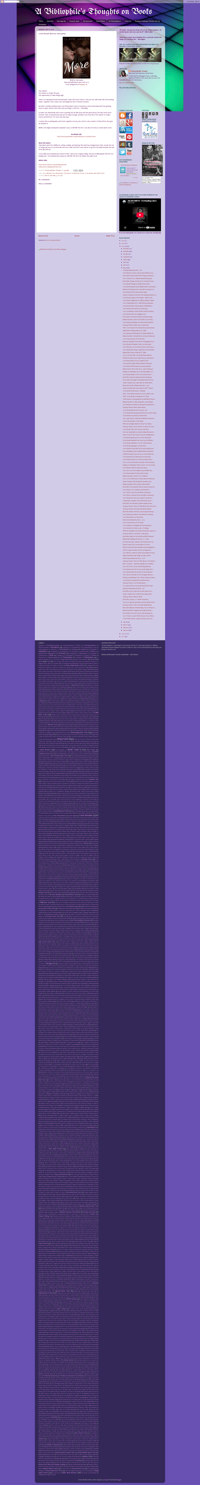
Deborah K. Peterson (75, 839)
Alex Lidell (77, 679)
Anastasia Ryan (44, 693)
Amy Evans (60, 691)
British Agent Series (72, 761)
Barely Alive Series (69, 722)
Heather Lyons (80, 932)
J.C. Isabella (62, 969)
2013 (44, 173)
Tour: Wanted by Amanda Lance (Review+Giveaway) (138, 514)
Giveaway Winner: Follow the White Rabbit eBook (137, 605)
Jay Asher (76, 977)
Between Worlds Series (63, 732)
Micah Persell (48, 1119)
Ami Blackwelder (44, 691)
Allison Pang (78, 683)
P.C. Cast (78, 1168)
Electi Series (90, 863)
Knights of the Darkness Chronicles (80, 1034)
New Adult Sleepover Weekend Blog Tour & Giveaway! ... (139, 607)
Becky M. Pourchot (67, 728)
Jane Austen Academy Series (72, 975)
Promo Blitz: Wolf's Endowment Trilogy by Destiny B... (138, 275)
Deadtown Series (93, 835)
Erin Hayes (64, 880)
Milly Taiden (64, 1125)
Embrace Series (42, 875)
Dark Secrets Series (92, 829)
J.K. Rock (49, 971)
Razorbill (60, 1206)
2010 (80, 659)
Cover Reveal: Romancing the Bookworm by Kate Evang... (140, 413)
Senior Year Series (79, 1245)
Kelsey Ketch (50, 1028)
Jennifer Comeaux (66, 983)
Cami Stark (90, 771)
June (124, 265)
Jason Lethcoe (68, 977)
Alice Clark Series (69, 681)
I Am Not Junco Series (79, 953)
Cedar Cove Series (60, 787)
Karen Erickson (59, 1009)
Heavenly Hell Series (77, 934)
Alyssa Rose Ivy (76, 685)
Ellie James (75, 873)
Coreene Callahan (94, 811)
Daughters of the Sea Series (54, 833)
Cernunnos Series (77, 787)
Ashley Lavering (60, 710)
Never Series (43, 1149)
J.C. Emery (55, 969)
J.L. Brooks (55, 971)
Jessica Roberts (51, 991)
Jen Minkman (50, 981)
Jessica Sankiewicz (62, 991)
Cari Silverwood (55, 775)
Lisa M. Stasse (85, 1066)
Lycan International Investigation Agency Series (61, 1084)
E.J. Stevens (51, 861)
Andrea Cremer (81, 693)
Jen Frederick (82, 979)
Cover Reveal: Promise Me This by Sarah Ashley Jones (138, 448)
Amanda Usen (93, 687)
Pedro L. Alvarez (76, 1178)
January (125, 630)
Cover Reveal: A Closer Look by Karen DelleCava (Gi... (138, 273)
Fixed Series (72, 900)
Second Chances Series (57, 1243)
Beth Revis (42, 732)
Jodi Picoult (86, 995)
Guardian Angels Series (51, 924)
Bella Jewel (57, 730)
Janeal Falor (90, 975)
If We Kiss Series (53, 955)
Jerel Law (63, 987)
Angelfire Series (85, 699)
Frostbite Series (42, 910)
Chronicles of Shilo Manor (90, 799)
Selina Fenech (69, 1245)
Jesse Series (94, 987)
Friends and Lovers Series (65, 908)
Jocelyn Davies (70, 995)
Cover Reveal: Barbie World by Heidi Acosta (135, 473)
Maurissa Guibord (94, 1105)
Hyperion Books (44, 953)
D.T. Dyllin (42, 823)
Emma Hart (91, 875)
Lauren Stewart (89, 1052)
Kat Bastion (58, 1015)
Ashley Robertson (71, 710)
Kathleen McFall (87, 1019)
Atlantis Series (87, 712)
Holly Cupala (56, 946)
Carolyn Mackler (90, 777)
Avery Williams (56, 717)
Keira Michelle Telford (45, 1024)
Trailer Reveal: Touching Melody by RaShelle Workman (139, 399)
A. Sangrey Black (91, 665)
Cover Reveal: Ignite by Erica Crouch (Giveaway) (137, 437)
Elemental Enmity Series (54, 865)
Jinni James (83, 993)
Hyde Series (86, 951)
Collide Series (51, 809)
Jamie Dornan (42, 975)
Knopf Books (94, 1034)
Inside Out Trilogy (63, 963)
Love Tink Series (75, 1080)
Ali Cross (61, 681)
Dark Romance (82, 829)
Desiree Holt (70, 845)
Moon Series (94, 1131)
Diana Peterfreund (89, 849)
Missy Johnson (61, 1129)
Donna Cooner (93, 853)
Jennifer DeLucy (76, 983)
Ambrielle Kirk (86, 689)
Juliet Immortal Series (91, 1001)
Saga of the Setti (52, 1232)
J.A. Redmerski (91, 967)
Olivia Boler (55, 1161)
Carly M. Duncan (93, 775)
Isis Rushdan (70, 965)
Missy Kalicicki (70, 1129)
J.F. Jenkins (83, 969)
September (126, 257)
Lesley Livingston (79, 1060)
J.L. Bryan (62, 971)
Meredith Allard (53, 1117)
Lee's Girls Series (55, 1056)
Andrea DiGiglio (92, 693)
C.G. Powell (60, 767)
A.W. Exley (66, 669)
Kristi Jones (41, 1038)
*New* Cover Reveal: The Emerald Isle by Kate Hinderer (138, 328)
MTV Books (65, 1135)
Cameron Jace (81, 771)
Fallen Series (57, 890)
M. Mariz (66, 1086)
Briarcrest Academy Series (66, 759)
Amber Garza (69, 689)
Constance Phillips (47, 811)
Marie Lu (91, 1095)
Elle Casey (75, 871)
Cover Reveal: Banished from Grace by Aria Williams (138, 440)
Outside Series (70, 1168)
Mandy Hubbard (74, 1092)
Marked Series (93, 1099)
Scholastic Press (92, 1241)
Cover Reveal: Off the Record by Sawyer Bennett (137, 366)
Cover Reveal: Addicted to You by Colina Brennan (137, 443)
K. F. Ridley (77, 1003)
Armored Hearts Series (61, 708)
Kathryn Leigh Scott (59, 1021)
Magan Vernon (60, 1090)
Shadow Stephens (51, 1251)
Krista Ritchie (58, 1036)
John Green (94, 995)
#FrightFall (83, 649)
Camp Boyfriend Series (48, 773)
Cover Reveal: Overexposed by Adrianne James (136, 580)
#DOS (95, 647)
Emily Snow (73, 875)
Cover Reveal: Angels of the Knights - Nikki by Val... (138, 297)
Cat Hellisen (72, 783)
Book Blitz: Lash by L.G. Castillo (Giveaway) (135, 599)
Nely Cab (56, 1147)
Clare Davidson (51, 805)
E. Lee (97, 859)
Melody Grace (42, 1115)
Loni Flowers (50, 1074)
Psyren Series (71, 1194)
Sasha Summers (80, 1239)
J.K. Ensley (96, 969)
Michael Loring (67, 1119)
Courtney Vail (94, 813)
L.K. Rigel (85, 1042)
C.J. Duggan (78, 767)
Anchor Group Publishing (56, 693)
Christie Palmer (57, 795)
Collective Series (42, 809)
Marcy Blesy (41, 1093)
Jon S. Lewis (60, 997)
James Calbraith (82, 973)
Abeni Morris (58, 671)
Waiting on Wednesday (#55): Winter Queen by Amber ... (139, 577)
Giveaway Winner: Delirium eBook (132, 597)
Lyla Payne (77, 1084)
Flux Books (95, 900)
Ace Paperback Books (48, 673)
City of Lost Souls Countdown (65, 803)
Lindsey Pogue (53, 1066)
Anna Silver (54, 705)
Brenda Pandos (42, 759)
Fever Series (95, 894)
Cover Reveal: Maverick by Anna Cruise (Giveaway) (137, 572)
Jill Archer (92, 991)
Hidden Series (93, 940)
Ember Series (93, 873)
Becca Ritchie (56, 728)
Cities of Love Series (48, 803)
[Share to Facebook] (80, 170)
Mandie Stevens (55, 1092)
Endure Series (42, 878)
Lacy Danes (86, 1044)
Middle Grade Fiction (72, 1123)
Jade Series (54, 973)
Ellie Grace (60, 873)
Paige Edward (70, 1170)
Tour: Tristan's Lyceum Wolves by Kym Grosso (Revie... (138, 616)
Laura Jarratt (90, 1048)
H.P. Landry (54, 926)
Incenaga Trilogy (47, 961)
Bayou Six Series (42, 724)
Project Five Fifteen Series (46, 1192)
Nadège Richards (64, 1141)
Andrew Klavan (62, 695)
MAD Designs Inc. (43, 1090)
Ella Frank (61, 871)
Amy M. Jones (86, 691)
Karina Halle (77, 1011)
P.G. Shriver (85, 1168)
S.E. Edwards (61, 1228)
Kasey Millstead (63, 1013)
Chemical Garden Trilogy (78, 791)
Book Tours (73, 749)
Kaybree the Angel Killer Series (54, 1022)
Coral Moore (86, 811)
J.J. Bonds (90, 969)
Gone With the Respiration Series (60, 920)
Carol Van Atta (60, 777)
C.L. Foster (48, 769)
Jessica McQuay (93, 989)
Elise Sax (66, 867)
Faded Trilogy (51, 888)
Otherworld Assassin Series (64, 1166)
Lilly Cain (90, 1062)
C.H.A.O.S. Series (69, 767)
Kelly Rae (88, 1026)
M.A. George (73, 1086)
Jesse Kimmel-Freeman (83, 987)
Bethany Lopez (51, 732)
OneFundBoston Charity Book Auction (48, 1164)
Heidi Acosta (42, 936)
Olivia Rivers (89, 1161)
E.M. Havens (59, 861)
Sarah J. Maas (74, 1237)
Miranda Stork (82, 1127)
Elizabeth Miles (42, 871)
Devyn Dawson (42, 849)
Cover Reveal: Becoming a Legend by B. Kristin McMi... (139, 350)
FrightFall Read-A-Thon (81, 908)
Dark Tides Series (43, 831)
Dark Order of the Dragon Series (56, 829)
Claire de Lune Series (81, 803)
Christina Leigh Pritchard (59, 797)
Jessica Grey (84, 989)
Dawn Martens (84, 833)
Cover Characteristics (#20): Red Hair (134, 339)
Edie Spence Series (44, 863)
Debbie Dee (55, 839)
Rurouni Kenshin (93, 1224)
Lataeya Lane (95, 1046)
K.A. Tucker (91, 1003)
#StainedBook (93, 653)
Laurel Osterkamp (65, 1050)
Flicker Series (80, 900)
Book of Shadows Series (79, 747)
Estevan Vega (52, 882)
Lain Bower (55, 1046)
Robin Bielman (60, 1220)
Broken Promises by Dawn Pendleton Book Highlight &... (139, 547)
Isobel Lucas (79, 965)
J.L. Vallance (70, 971)
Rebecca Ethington (63, 1208)
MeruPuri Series (80, 1117)
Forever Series (60, 904)
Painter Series (90, 1170)
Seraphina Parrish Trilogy (50, 1247)
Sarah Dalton (42, 1237)
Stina (127, 168)
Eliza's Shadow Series (91, 867)
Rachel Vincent (56, 1202)
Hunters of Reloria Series (66, 951)
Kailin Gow (85, 1005)
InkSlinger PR (50, 964)
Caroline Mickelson (79, 777)
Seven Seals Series (88, 1247)
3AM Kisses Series (63, 661)
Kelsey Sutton (58, 1028)
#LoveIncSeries (74, 651)
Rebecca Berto (52, 1208)
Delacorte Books (93, 841)
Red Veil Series (84, 1210)
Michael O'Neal (76, 1119)
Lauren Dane (44, 1052)
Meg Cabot (54, 1107)
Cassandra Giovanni (46, 781)
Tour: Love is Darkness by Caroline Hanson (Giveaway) (139, 478)
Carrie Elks (46, 779)
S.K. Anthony (82, 1228)
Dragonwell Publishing (62, 857)
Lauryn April (75, 1054)
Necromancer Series (76, 1145)
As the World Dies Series (74, 708)
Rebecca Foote (73, 1208)
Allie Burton (50, 683)
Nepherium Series (64, 1147)
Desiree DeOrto (61, 845)
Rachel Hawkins (70, 1200)
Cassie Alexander (89, 781)
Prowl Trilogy (42, 1194)
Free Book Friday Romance (91, 906)
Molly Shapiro (43, 1131)
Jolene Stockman (52, 997)
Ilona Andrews (63, 955)
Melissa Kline (90, 1111)
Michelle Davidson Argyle (65, 1121)
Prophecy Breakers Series (91, 1192)
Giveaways (42, 24)
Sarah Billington (93, 1236)
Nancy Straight (64, 1143)
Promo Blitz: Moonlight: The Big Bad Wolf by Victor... (138, 380)
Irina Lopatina (42, 965)
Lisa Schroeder (70, 1068)
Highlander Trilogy (56, 944)
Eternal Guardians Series (77, 882)
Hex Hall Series (71, 940)
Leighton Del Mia (87, 1058)
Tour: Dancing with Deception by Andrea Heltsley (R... (138, 333)
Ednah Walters (55, 863)
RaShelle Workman (91, 1204)
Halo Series (88, 926)
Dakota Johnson (62, 823)
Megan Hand (90, 1107)
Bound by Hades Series (44, 756)
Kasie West (71, 1013)
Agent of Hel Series (47, 677)
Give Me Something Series (84, 916)
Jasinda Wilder (58, 977)
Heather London (70, 932)
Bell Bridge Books (48, 730)
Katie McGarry (84, 1021)
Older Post (110, 236)
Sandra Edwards (84, 1234)
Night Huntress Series (84, 1153)
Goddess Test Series (52, 918)
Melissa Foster (72, 1111)
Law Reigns (83, 1054)
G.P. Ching (65, 910)
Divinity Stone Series (50, 853)
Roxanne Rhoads (95, 1222)
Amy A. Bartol (53, 691)
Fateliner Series (43, 894)
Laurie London (58, 1054)
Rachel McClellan (89, 1200)
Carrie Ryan (62, 779)
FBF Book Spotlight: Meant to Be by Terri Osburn (137, 424)
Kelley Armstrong (67, 1024)
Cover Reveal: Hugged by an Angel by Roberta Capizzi (138, 300)
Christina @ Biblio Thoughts (139, 71)
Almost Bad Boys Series (44, 685)
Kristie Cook (49, 1038)
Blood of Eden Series (56, 743)
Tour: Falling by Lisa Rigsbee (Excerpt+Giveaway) (137, 525)
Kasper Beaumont (92, 1013)
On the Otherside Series (53, 1163)
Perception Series (43, 1182)
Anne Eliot (79, 705)
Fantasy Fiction (43, 892)
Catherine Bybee (42, 785)
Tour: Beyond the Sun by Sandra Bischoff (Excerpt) (138, 586)
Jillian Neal (67, 993)
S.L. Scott (96, 1228)
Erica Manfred (47, 880)
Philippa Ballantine (61, 1184)
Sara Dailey (55, 1236)
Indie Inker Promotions (70, 961)
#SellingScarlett (73, 653)
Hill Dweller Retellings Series (76, 944)
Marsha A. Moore (65, 1101)
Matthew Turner (62, 1105)
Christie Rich (66, 795)
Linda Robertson (65, 1064)
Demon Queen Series (64, 843)
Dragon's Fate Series (81, 855)
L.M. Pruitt (53, 1044)
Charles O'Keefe (72, 789)
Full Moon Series (52, 910)
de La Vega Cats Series (68, 835)
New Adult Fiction (99, 173)
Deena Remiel (58, 841)
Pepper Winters (93, 1180)
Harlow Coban (80, 928)
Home (41, 21)
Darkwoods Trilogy (85, 831)
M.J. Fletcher (88, 1086)
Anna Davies (91, 703)
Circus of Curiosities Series (79, 801)
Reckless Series (54, 1210)
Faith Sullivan (90, 888)
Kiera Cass (66, 1030)
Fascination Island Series (85, 892)
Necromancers (86, 1145)
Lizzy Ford (64, 1072)
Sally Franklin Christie (71, 1232)
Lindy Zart (61, 1066)
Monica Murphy (61, 1131)
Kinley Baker (88, 1032)
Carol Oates (52, 777)
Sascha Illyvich (70, 1239)
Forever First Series (50, 904)
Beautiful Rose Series (58, 726)
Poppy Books (64, 1188)
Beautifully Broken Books (81, 726)
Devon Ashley (93, 847)
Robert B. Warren (93, 1218)
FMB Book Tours (45, 902)
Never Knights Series (93, 1147)
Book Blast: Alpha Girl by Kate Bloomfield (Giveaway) (138, 536)
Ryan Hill (87, 1226)
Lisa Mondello (95, 1066)
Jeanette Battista (92, 977)
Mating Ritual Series (43, 1105)
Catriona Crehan (72, 785)
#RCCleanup (62, 653)
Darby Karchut (71, 827)
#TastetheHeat (69, 655)
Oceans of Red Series (81, 1159)
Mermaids (71, 1117)
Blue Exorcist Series (75, 745)
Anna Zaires (62, 705)
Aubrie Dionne (76, 715)
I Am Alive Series (55, 953)
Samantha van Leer (54, 1234)
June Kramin (61, 1003)
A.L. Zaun (74, 667)
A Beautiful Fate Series (89, 661)
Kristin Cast (59, 1038)
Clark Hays (66, 805)
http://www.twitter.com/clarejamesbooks (53, 165)
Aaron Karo (73, 669)
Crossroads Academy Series (61, 819)
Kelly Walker (42, 1028)
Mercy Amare (89, 1115)
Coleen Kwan (76, 807)
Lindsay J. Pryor (75, 1064)
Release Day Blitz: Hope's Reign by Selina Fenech (137, 555)
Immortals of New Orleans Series (47, 959)
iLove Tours (71, 955)
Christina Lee (48, 797)
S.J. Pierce (68, 1228)
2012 (123, 634)
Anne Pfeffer (87, 705)
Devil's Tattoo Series (63, 847)
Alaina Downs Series (90, 677)
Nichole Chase (68, 1151)
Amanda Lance (75, 687)
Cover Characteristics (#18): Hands (133, 522)
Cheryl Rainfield (50, 793)
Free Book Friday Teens (48, 908)
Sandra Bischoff (74, 1234)
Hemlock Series (58, 938)
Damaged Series (83, 823)
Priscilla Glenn (68, 1190)
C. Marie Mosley (72, 765)
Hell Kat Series (49, 938)
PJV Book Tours (49, 1186)
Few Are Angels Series (58, 896)
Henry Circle (67, 938)
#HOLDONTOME (93, 649)
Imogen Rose (61, 959)
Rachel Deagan (42, 1200)
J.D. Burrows (69, 969)
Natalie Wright (95, 1143)
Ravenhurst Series (51, 1206)
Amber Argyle (42, 689)
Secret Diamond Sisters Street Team (85, 1243)
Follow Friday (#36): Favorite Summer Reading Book (138, 435)
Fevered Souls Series (45, 896)
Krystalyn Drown (57, 1040)
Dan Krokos (91, 823)
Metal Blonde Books (90, 1117)
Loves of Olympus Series (87, 1080)
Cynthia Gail (61, 821)
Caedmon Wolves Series (66, 769)
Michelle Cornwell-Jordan (51, 1121)
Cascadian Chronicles (82, 779)
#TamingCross (60, 655)
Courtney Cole (84, 813)
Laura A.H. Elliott (44, 1048)
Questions (42, 1198)
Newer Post (43, 236)
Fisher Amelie (64, 900)
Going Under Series (45, 920)
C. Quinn (87, 765)
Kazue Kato (96, 1022)
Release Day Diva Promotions (70, 1212)
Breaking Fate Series (73, 758)
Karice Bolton (52, 1011)
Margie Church (90, 1093)
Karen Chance (93, 1007)
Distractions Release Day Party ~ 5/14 (134, 520)
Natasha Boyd (55, 1145)
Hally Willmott (80, 926)
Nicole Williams (63, 1153)
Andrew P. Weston (72, 695)
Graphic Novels (61, 922)
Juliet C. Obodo (80, 1001)
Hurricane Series (78, 951)
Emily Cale (50, 875)
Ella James (68, 871)
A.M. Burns (81, 667)
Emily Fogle (57, 875)
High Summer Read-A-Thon (47, 942)
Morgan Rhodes (52, 1133)
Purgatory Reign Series (66, 1196)
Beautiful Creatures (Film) (90, 724)
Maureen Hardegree (74, 1105)
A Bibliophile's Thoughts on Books (93, 12)
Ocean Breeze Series (69, 1159)
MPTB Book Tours (55, 1135)
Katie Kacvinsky (69, 1021)
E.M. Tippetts (66, 861)
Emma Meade (49, 877)
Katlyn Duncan (93, 1021)
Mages (67, 1090)
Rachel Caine (94, 1198)
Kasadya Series (43, 1013)
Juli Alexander (87, 999)
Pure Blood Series (55, 1196)
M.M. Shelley (69, 1088)
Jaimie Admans (72, 973)
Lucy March (59, 1082)
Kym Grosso (95, 1040)
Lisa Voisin (78, 1068)
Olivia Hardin (63, 1161)
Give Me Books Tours (69, 916)
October (125, 254)
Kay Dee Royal (42, 1022)
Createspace (62, 817)
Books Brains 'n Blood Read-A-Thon (69, 752)
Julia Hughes (44, 1001)
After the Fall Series (78, 675)
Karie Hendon (61, 1011)
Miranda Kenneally (72, 1127)
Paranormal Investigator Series (46, 1174)
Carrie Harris (54, 779)
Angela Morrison (42, 699)
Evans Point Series (43, 886)
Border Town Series (77, 754)
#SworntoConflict (43, 655)
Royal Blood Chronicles (53, 1224)
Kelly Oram (81, 1026)
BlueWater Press (93, 745)
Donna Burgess (84, 853)
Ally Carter (94, 683)
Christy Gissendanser (76, 799)
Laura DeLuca (53, 1048)
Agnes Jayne (57, 677)
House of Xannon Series (44, 950)
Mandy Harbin (64, 1092)
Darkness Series (65, 831)
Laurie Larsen (50, 1054)
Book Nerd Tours (66, 747)
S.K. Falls (89, 1228)
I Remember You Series (91, 953)
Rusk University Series (44, 1226)
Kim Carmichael (90, 1030)
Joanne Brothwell (51, 995)
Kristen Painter (85, 1036)
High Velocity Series (64, 942)
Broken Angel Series (93, 761)
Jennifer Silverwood (43, 987)
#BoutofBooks (55, 647)
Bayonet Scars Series (92, 722)
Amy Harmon (68, 691)
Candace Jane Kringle (86, 773)
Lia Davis (55, 1062)
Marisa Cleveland (50, 1099)
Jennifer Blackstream (55, 983)
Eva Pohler (86, 884)
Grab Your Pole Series (50, 922)
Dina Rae (69, 851)
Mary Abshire (82, 1101)
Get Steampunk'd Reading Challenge (54, 914)
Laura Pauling (46, 1050)
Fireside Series (42, 900)
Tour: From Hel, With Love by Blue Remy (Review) (137, 355)
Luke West (77, 1082)
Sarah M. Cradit (83, 1237)
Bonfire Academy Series (44, 747)
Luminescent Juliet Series (88, 1082)
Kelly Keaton (72, 1026)
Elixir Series (82, 867)
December (126, 248)
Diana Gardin (74, 849)
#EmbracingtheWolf (43, 649)
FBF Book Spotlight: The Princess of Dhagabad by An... (139, 341)
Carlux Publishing (83, 775)
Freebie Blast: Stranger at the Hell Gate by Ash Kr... (137, 500)
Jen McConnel (91, 979)
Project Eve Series (94, 1190)
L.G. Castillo (77, 1042)
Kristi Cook (93, 1036)
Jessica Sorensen (73, 991)
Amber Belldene (52, 689)
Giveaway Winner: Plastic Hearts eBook (134, 407)
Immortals (79, 957)
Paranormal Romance (61, 1174)
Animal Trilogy (85, 701)
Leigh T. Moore (77, 1058)
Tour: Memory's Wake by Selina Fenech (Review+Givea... (139, 553)
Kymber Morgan (44, 1042)
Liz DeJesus (84, 1070)
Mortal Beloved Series (81, 1133)
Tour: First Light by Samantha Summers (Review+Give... (139, 602)
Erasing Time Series (66, 878)
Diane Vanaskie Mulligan (59, 851)
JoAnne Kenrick (61, 995)
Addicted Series (67, 673)
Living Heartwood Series (73, 1070)
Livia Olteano (60, 1070)
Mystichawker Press (43, 1139)
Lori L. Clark (52, 1076)
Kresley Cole (41, 1036)
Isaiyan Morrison (61, 965)
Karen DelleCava (42, 1009)
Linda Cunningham (47, 1064)
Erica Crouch (91, 878)
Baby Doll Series (43, 719)
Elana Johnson (73, 863)
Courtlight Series (58, 813)
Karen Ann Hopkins (82, 1007)
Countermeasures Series (46, 813)
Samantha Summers (43, 1234)
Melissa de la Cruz (63, 1111)
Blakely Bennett (93, 736)
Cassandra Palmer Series (59, 781)
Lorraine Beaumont (61, 1076)
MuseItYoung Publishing (87, 1135)
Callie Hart (94, 769)
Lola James (71, 1072)
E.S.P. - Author (75, 861)
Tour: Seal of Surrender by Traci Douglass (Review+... (138, 575)
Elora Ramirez (83, 873)
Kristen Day (76, 1036)
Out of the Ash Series (59, 1168)
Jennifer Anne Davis (92, 981)
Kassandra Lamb (42, 1015)
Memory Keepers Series (66, 1115)
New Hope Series (92, 1149)
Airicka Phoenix (74, 677)
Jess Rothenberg (71, 987)
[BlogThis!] (76, 170)
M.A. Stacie (80, 1086)
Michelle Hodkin (77, 1121)
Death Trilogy (47, 839)
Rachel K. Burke (79, 1200)
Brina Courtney (61, 761)
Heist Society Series (83, 936)
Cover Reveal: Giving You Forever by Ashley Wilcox (137, 459)
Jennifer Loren (80, 985)
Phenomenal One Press (49, 1184)
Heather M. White (91, 932)
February (126, 627)
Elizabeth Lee (72, 869)
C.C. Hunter (47, 767)
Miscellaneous (91, 1127)
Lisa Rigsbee (62, 1068)
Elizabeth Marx (92, 869)
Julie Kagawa (71, 1001)
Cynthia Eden (53, 821)
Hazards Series (64, 930)
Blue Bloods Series (63, 745)
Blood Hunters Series (44, 743)
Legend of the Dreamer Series (68, 1056)
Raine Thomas (93, 1202)
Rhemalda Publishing (58, 1216)
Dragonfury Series (43, 857)
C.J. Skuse (96, 767)
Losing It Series (79, 1076)
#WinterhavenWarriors (54, 657)
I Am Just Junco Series (66, 953)
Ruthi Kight (80, 1226)
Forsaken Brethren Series (83, 904)
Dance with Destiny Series (56, 825)
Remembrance (53, 1214)
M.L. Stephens (60, 1088)
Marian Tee (64, 1095)
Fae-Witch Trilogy (66, 888)
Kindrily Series (66, 1032)
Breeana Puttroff (93, 758)
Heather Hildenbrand (50, 932)
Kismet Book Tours (65, 1034)
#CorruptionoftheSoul (87, 647)
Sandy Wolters (93, 1234)
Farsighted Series (72, 892)
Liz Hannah (92, 1070)
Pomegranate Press (54, 1188)
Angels (42, 701)
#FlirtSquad (75, 649)
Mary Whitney (81, 1103)
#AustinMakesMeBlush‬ (90, 645)
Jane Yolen (83, 975)
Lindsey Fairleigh (94, 1064)
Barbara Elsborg (94, 720)
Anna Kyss (46, 705)
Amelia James (95, 689)
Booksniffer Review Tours (63, 754)
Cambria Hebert (72, 771)
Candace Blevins (75, 773)
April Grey (94, 707)
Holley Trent (49, 946)
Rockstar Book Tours (91, 1220)
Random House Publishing (59, 1204)
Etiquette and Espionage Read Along (56, 884)
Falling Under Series (80, 890)
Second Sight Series (70, 1243)
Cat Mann (79, 783)
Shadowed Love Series (74, 1251)
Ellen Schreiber (52, 873)
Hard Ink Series (44, 928)
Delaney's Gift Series (43, 843)
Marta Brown (74, 1101)
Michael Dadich (57, 1119)
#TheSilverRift (78, 655)
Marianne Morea (74, 1095)
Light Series (76, 1062)
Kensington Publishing (88, 1028)
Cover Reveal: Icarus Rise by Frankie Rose (135, 415)
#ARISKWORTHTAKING (68, 645)
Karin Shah (69, 1011)
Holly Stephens (65, 946)
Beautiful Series (69, 726)
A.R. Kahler (53, 669)
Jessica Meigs (42, 991)
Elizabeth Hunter (63, 869)
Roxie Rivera (43, 1224)
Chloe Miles (82, 793)
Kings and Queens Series (77, 1032)
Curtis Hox (45, 821)
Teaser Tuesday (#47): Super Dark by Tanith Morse (137, 383)
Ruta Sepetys (55, 1226)
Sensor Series (89, 1245)
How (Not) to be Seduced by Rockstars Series (62, 950)
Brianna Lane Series (53, 759)
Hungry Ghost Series (52, 951)
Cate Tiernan (94, 783)
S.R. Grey (52, 1230)
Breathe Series (83, 758)
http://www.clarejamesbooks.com (50, 167)
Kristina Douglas (78, 1038)
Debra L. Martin (85, 839)
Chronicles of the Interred (45, 801)
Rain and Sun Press (75, 1202)
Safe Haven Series (92, 1230)
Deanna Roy (50, 837)
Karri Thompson (86, 1011)
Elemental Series (66, 865)
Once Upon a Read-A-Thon (71, 1163)
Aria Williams (50, 708)
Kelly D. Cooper (63, 1026)
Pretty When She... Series (57, 1190)
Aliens (91, 681)
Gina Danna (91, 914)
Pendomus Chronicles (87, 1178)
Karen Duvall (51, 1009)
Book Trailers (91, 750)
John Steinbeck (42, 997)
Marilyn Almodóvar (49, 1097)
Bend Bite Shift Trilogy (67, 730)
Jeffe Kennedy (72, 979)
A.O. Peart (46, 669)
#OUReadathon (51, 653)
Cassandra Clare (93, 779)
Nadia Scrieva (73, 1141)
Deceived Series (48, 841)
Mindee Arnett (73, 1125)
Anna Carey (74, 703)
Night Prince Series (47, 1155)
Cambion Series (62, 771)
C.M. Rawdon (56, 769)
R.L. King (80, 1198)
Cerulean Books (86, 787)
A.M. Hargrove (90, 667)
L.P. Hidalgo (67, 1044)
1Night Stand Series (66, 659)
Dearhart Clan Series (60, 837)
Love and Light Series (64, 1078)
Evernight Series (84, 886)
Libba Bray (68, 1062)
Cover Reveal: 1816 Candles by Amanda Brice (136, 490)
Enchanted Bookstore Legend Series (70, 877)
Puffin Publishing (80, 1194)
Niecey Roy (72, 1153)
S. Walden (46, 1228)
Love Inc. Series (53, 1080)
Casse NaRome (71, 781)
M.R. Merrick (77, 1088)
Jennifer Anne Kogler (43, 983)
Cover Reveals (89, 173)
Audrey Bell (85, 715)
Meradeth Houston (78, 1115)
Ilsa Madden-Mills (81, 955)
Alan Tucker (46, 679)
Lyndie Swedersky (86, 1084)
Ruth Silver (72, 1226)
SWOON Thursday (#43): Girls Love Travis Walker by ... (139, 454)
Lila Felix (83, 1062)
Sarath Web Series (52, 1239)
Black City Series (58, 736)
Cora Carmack (77, 811)
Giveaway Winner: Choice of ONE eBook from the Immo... (140, 506)
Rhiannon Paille (81, 1216)
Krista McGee (49, 1036)
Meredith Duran (63, 1117)
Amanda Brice (47, 687)
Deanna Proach (42, 837)
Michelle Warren (61, 1123)
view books (135, 177)
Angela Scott (64, 699)
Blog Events (59, 173)
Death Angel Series (71, 837)
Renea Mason (75, 1214)
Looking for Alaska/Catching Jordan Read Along (66, 1074)
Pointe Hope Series (89, 1186)
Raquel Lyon (81, 1204)
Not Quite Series (80, 1157)
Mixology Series (79, 1129)
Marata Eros (93, 1092)
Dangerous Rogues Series (71, 825)
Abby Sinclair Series (48, 671)
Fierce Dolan (69, 896)
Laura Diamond (63, 1048)
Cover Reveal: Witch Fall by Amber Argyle (135, 292)
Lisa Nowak (43, 1068)
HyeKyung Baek (94, 951)
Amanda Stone (84, 687)
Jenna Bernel (68, 981)
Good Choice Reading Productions (80, 920)
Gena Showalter (57, 912)
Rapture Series (72, 1204)
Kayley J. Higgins (87, 1022)
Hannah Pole (95, 926)
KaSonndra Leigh (81, 1013)
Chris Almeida (90, 793)
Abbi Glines (91, 669)
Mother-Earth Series (94, 1133)
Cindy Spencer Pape (66, 801)
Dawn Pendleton (48, 835)
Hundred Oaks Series (88, 950)
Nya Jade (52, 1159)
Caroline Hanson (69, 777)
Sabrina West (66, 1230)
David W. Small (75, 833)
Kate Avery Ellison (85, 1015)
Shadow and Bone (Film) (75, 1249)
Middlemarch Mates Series (85, 1123)
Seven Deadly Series (62, 1247)
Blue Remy (84, 745)
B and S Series (72, 717)
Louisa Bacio (88, 1076)
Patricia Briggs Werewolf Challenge (52, 1176)
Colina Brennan (93, 807)
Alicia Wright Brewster (82, 681)
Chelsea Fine (52, 791)
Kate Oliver (56, 1019)
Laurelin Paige (75, 1050)
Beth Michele (95, 730)
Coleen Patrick (84, 807)
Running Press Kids (82, 1224)
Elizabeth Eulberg (52, 869)
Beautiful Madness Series (45, 726)
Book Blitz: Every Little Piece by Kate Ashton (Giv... (137, 591)
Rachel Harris (60, 1200)
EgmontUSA (64, 863)
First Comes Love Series (53, 900)
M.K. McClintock (44, 1088)
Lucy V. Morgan (68, 1082)
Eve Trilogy (59, 886)
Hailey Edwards (71, 926)
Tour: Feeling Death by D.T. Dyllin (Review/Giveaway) (138, 303)
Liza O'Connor (56, 1072)
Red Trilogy (75, 1210)
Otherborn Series (52, 1166)
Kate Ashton (76, 1015)
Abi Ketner (76, 671)
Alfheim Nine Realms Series (49, 681)
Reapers (43, 1208)
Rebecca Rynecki (44, 1210)
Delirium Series (53, 843)
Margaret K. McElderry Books (55, 1093)
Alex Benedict (62, 679)
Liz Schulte (48, 1072)
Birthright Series (94, 734)
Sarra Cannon (61, 1239)
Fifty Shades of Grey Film (80, 896)
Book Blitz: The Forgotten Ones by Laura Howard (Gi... (139, 487)
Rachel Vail (46, 1202)
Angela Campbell (66, 697)
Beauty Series (46, 728)
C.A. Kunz (93, 765)
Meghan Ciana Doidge (49, 1109)
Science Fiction (43, 1243)
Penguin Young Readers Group (67, 1180)
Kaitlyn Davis (94, 1005)
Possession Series (73, 1188)
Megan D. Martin (79, 1107)
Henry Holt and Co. (76, 938)
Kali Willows (41, 1007)
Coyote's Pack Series (43, 817)
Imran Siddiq (69, 959)
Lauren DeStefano (53, 1052)
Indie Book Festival (57, 961)
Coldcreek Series (67, 807)
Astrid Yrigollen (66, 712)
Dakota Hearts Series (52, 823)
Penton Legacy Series (82, 1180)
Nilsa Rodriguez (86, 1155)
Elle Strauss (91, 871)
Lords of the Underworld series (88, 1074)
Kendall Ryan (67, 1028)
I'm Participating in (115, 21)
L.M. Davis (92, 1042)
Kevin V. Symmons (57, 1030)
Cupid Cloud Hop (85, 819)
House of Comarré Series (61, 948)
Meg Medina (62, 1107)
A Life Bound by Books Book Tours (72, 663)
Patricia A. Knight (89, 1174)
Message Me (61, 21)
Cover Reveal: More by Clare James (133, 517)
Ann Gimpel (42, 703)
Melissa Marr (56, 1113)
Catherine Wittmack (61, 785)
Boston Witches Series (90, 754)
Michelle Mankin (50, 1123)
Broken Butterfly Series (46, 763)
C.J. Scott (90, 767)
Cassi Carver (80, 781)
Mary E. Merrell (50, 1103)
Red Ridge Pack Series (65, 1210)
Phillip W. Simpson (72, 1184)
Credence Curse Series (73, 817)
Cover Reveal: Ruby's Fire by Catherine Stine (135, 361)
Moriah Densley (70, 1133)
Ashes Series (42, 710)
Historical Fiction (89, 944)
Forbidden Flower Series (69, 902)
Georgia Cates (87, 912)
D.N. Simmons (95, 821)
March (125, 625)
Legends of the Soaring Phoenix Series (52, 1058)
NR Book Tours (44, 1159)
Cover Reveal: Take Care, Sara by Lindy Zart (136, 429)
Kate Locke (94, 1017)
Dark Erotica (91, 827)
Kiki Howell (81, 1030)
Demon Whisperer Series (76, 843)
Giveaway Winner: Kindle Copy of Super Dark (136, 325)
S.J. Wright (75, 1228)
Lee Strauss (46, 1056)
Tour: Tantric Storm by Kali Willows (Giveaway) (137, 492)
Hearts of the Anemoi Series (76, 930)
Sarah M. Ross (92, 1237)
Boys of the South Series (78, 756)
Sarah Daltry (49, 1237)
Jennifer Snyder (54, 987)
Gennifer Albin (67, 912)
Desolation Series (79, 845)
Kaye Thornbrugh (77, 1022)
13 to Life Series (55, 659)
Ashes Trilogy (50, 710)
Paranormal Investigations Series (89, 1172)
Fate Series (95, 892)
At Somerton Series (77, 712)
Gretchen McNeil (79, 922)
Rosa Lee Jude (64, 1222)
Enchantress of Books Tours (88, 877)
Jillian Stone (75, 993)
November (126, 251)
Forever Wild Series (70, 904)
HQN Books (78, 950)
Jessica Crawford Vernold (62, 989)
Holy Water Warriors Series (86, 946)
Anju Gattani (94, 701)
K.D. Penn (53, 1005)
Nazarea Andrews (65, 1145)
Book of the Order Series (92, 747)
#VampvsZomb (42, 657)
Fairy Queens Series (79, 888)
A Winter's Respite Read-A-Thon (73, 665)
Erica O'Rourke (56, 880)
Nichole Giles (78, 1151)
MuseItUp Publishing (75, 1135)
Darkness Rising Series (54, 831)
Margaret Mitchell (70, 1093)
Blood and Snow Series (77, 741)
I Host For (128, 21)
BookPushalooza (54, 752)
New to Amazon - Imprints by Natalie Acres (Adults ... (138, 564)
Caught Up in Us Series (83, 785)
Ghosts (84, 914)
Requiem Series (84, 1214)
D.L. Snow (88, 821)
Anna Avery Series (64, 703)
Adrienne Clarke (47, 675)
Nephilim (73, 1147)
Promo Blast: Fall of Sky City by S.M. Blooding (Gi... (138, 613)
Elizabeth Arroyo (42, 869)
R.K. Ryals (66, 1198)
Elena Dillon (76, 865)
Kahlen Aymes (76, 1005)
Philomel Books (82, 1184)
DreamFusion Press (85, 857)
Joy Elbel (92, 997)
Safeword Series (42, 1232)
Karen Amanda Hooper (69, 1007)
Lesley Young (89, 1060)
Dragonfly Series (93, 855)
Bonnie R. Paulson (56, 747)
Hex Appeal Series (61, 940)
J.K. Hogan (42, 971)
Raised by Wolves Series (44, 1204)
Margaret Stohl (80, 1093)
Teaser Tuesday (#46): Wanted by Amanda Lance (137, 481)
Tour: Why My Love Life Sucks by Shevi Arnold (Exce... (139, 347)
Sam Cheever (82, 1232)
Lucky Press (51, 1082)
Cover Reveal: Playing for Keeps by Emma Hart (136, 284)
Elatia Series (81, 863)
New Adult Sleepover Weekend (76, 1149)
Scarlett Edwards (61, 1241)
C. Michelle (80, 765)
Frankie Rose (46, 906)
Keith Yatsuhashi (57, 1024)
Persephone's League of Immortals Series (72, 1182)
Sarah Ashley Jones (72, 1236)
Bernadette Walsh (78, 730)
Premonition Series (83, 1188)
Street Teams (100, 21)
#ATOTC (78, 645)
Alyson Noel (55, 685)
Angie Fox (78, 701)
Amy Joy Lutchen (77, 691)
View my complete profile (126, 82)
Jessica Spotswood (83, 991)
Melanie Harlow (69, 1109)
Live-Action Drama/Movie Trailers (47, 1070)
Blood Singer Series (80, 743)
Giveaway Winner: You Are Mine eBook (134, 583)
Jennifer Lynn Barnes (91, 985)
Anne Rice (94, 705)
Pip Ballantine (91, 1184)
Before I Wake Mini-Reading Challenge (83, 728)
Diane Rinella (47, 851)
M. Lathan (50, 1086)
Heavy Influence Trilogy (90, 934)
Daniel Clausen (93, 825)
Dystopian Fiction (87, 859)
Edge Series (95, 861)
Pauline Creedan (57, 1178)
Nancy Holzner (47, 1143)
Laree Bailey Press (86, 1046)
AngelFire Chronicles (74, 699)
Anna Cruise (82, 703)
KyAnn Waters (74, 1040)
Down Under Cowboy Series (55, 855)
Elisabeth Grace (93, 865)
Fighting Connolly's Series (46, 898)
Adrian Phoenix (88, 673)
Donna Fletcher (42, 855)
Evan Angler (94, 884)
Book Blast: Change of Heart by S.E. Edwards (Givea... (138, 281)
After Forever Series (66, 675)
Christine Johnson (94, 797)
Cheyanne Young (60, 793)
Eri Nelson (75, 878)
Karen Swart (82, 1009)
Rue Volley (63, 1224)
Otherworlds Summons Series (81, 1166)
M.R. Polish (85, 1088)
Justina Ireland (69, 1003)
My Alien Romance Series (71, 1137)
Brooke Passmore (93, 763)
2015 (123, 241)
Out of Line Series (47, 1168)
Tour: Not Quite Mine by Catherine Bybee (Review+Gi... (138, 432)
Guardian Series (62, 924)
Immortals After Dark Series (90, 957)
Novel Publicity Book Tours (92, 1157)
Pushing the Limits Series (79, 1196)
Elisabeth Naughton (44, 867)
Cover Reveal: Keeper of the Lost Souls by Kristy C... (138, 374)
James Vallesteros (92, 973)
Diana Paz (81, 849)
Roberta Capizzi (42, 1220)
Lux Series (45, 1084)
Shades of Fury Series (62, 1249)
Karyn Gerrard (95, 1011)
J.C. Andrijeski (48, 969)
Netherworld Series (82, 1147)
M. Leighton (57, 1086)
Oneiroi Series (62, 1164)
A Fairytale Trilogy (56, 663)
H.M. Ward (46, 926)
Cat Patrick (86, 783)
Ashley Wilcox (81, 710)
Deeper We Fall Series (68, 841)
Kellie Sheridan (54, 1026)
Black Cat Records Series (46, 736)
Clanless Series (42, 805)
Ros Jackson (56, 1222)
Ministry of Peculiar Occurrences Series (48, 1127)
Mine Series (93, 1125)
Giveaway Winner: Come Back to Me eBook (135, 533)
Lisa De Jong (68, 1066)
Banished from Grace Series (65, 720)
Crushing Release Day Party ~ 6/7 (132, 270)
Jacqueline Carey (87, 971)
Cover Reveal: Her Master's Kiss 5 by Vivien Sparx (137, 344)
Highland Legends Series (90, 942)
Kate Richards (64, 1019)
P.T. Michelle (48, 1170)
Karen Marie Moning (71, 1009)
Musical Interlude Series (55, 1137)
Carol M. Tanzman (43, 777)
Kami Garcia (59, 1007)
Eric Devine (83, 878)
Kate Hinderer (65, 1017)
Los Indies (70, 1076)
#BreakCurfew (66, 647)
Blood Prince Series (69, 743)
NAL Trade (91, 1141)
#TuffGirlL (93, 655)
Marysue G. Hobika (92, 1103)
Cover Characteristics (59, 815)
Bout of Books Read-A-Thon (59, 756)
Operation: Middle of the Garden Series (76, 1164)
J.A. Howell (75, 967)
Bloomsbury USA (53, 745)
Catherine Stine (51, 785)
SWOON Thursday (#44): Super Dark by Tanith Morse (138, 358)
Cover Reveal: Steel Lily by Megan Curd (134, 314)
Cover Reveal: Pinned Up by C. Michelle (134, 391)
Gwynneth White (89, 924)
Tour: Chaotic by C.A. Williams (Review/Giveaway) (137, 278)
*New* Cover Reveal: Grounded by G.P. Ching (136, 396)
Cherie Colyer (89, 791)
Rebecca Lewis (82, 1208)
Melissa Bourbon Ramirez (51, 1111)
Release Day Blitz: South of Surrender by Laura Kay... (138, 319)
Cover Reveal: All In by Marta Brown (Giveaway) (137, 457)
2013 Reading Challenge (129, 165)
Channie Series (52, 789)
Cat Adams (65, 783)
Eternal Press (89, 882)
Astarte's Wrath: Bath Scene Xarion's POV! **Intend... (138, 388)
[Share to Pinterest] (82, 170)
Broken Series (72, 763)
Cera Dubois (68, 787)
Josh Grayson (78, 997)
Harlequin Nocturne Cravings (57, 928)
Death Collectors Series (84, 837)
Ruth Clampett (63, 1226)
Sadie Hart (84, 1230)
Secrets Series (50, 1245)
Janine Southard (48, 977)
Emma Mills (57, 877)
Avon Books (64, 717)
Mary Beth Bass (90, 1101)
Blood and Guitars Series (92, 739)
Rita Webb (84, 1218)
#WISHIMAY (78, 657)
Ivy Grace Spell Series (89, 965)
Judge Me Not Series (53, 999)
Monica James (52, 1131)
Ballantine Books (83, 719)
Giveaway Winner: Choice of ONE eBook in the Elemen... (139, 561)
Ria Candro (90, 1216)
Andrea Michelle (53, 695)
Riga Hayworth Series (48, 1218)
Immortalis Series (70, 957)
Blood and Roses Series (63, 741)
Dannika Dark (62, 827)
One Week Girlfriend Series (89, 1163)
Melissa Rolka (74, 1113)
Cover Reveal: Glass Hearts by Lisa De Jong (135, 308)
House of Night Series (91, 948)
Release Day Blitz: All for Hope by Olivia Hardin (136, 484)
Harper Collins (89, 928)
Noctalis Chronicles (51, 1157)
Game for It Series (74, 910)
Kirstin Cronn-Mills (53, 1034)
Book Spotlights (60, 750)
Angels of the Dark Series (53, 701)
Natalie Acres (74, 1143)
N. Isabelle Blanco (78, 1139)
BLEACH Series (42, 739)
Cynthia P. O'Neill (70, 821)
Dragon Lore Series (69, 855)
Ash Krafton (84, 708)
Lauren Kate (62, 1052)
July (124, 262)
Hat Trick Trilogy (55, 930)
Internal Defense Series (75, 963)
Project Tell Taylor (59, 1192)
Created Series (53, 817)
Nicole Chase (86, 1151)
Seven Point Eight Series (75, 1247)
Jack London (78, 971)
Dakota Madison (72, 823)
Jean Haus (83, 977)
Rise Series (77, 1218)
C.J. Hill (84, 767)
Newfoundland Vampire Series (46, 1151)
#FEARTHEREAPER (63, 649)
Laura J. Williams (81, 1048)
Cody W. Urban (57, 807)
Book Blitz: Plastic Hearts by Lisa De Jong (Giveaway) (138, 511)
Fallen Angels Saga (48, 890)
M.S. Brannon (94, 1088)
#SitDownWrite (83, 653)
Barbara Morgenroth (45, 722)
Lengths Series (56, 1060)
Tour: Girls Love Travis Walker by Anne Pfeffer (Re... (138, 470)
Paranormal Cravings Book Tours (68, 1172)
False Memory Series (92, 890)
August (125, 259)
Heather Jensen (60, 932)
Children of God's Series (72, 793)
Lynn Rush (96, 1084)
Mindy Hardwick (84, 1125)
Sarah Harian (66, 1237)
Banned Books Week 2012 (81, 720)
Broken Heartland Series (60, 763)
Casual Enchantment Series (54, 783)
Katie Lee (77, 1021)
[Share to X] (78, 170)
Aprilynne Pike (42, 708)
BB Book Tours (51, 173)
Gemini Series (48, 912)
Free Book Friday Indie (74, 906)
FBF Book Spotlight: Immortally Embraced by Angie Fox (139, 531)
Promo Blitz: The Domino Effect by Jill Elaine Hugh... (138, 317)
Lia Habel (62, 1062)
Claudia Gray (74, 805)
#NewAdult (41, 653)
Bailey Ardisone (73, 719)
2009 (76, 659)
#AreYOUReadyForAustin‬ (53, 645)
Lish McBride (86, 1068)
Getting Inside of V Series (73, 914)
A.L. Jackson (67, 667)
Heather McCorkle (43, 934)
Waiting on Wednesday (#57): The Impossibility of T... (138, 371)
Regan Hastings (54, 1212)
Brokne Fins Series (82, 763)
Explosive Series (42, 888)
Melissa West (93, 1113)
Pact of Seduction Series (59, 1170)
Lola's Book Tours (80, 1072)
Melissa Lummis (46, 1113)
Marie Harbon (83, 1095)
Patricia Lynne (68, 1176)
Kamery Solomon (50, 1007)
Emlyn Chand (82, 875)
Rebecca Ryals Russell (93, 1208)
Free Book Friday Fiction (58, 906)
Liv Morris (94, 1068)
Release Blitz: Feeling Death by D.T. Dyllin (134, 330)
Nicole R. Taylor (44, 1153)
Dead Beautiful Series (81, 835)
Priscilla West (78, 1190)
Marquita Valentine (53, 1101)
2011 (123, 636)
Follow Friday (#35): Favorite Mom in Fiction (136, 544)
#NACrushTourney (84, 651)
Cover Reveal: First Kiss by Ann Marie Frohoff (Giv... (138, 498)
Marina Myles (88, 1097)
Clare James (67, 173)
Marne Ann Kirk (42, 1101)
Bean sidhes (79, 724)
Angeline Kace (95, 699)
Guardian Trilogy (72, 924)
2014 (123, 243)
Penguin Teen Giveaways (52, 1180)
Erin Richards (73, 880)
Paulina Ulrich (47, 1178)
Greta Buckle (69, 922)
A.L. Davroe (59, 667)
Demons (86, 843)
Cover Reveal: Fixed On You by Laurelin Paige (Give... (138, 569)
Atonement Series (56, 715)
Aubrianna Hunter (66, 715)
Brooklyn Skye (42, 765)
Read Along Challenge (71, 1206)
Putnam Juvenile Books (93, 1196)
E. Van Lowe (43, 861)
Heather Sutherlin (53, 934)
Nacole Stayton (54, 1141)
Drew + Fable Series (63, 859)
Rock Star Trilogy (79, 1220)
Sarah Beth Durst (83, 1236)
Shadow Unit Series (63, 1251)
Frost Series (93, 908)
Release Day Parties (90, 1212)
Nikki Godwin (69, 1155)
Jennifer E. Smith (87, 983)
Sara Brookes (42, 1236)
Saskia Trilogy (89, 1239)
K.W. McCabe (60, 1005)
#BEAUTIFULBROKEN (43, 647)
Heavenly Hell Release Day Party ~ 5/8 (133, 588)
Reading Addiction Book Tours (89, 1206)
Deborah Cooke (64, 839)
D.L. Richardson (80, 821)
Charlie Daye (94, 789)
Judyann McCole (78, 999)
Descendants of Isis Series (50, 845)
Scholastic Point (82, 1241)
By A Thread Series (51, 765)
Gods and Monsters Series (92, 918)
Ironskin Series (51, 965)
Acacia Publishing (85, 671)
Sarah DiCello (57, 1237)
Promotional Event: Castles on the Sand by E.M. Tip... (138, 542)
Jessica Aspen (42, 989)
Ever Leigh (66, 886)
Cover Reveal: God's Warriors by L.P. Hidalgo (136, 528)
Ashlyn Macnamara (92, 710)
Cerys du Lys (95, 787)
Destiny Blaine (89, 845)
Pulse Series (89, 1194)
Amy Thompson (94, 691)
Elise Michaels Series (57, 867)
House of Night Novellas (75, 948)
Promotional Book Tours (73, 1192)
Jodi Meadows (78, 995)
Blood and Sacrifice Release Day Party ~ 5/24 (136, 385)
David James (67, 833)
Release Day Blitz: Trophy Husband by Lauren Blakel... (138, 402)
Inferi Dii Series (82, 961)
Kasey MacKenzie (53, 1013)
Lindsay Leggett (84, 1064)
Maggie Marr (74, 1090)
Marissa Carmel (60, 1099)
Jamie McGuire (60, 975)
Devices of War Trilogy (50, 847)
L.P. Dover (60, 1044)
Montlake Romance (84, 1131)
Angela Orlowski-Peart (53, 699)
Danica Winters (83, 825)
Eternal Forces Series (63, 882)
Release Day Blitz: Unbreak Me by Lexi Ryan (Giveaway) (139, 336)
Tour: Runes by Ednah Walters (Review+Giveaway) (137, 363)
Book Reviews (45, 750)
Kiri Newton (95, 1032)
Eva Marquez (78, 884)
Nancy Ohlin (55, 1143)
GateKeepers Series (85, 910)
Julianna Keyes (62, 1001)
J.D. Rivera (76, 969)
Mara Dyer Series (84, 1092)
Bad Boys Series (64, 719)
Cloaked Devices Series (46, 807)
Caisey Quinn (77, 769)
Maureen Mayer (84, 1105)
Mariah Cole (57, 1095)
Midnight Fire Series (54, 1125)
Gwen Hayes (81, 924)
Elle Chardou (83, 871)
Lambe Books (63, 1046)
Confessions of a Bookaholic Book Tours (74, 809)
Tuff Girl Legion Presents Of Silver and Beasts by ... (137, 550)
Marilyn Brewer (69, 1097)
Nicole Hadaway (94, 1151)
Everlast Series (74, 886)
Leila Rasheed (47, 1060)
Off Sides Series (47, 1161)
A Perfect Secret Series (44, 665)
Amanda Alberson (88, 685)
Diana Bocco (66, 849)
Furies (59, 910)
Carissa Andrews (65, 775)
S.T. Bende (58, 1230)
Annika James (51, 707)
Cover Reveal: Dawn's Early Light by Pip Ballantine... (138, 306)
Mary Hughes (60, 1103)
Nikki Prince (78, 1155)
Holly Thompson (74, 946)
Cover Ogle (72, 815)
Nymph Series (59, 1159)
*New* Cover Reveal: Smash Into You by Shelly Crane (138, 393)
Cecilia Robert (49, 787)
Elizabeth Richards (52, 871)
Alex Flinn (70, 679)
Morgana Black (61, 1133)
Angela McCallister (92, 697)
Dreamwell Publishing (51, 859)
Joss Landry (85, 997)
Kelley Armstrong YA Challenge (83, 1024)
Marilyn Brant (59, 1097)
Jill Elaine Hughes (49, 993)
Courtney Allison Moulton (70, 813)
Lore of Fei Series (43, 1076)
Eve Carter (52, 886)
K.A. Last (84, 1003)
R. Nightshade (58, 1198)
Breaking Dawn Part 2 (61, 758)
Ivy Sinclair (51, 967)
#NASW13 (93, 651)
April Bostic (87, 707)
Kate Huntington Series (76, 1017)
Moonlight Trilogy (43, 1133)
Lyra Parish (43, 1086)
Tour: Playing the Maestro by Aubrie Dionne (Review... (138, 322)
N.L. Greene (87, 1139)
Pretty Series (46, 1190)
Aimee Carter (65, 677)
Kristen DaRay (67, 1036)
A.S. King (60, 669)
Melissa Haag (81, 1111)
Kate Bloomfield (94, 1015)
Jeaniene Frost (42, 979)
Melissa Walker (84, 1113)
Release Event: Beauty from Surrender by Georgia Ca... (138, 289)
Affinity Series (56, 675)
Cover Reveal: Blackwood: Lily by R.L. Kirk (135, 410)
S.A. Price (53, 1228)
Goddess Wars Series (64, 918)
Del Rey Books (84, 841)
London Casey (89, 1072)
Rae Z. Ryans (65, 1202)
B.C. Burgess (93, 717)
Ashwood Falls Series (55, 712)
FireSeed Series (93, 898)
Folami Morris (58, 902)
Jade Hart (46, 973)
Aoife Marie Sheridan (70, 707)
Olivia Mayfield (80, 1161)
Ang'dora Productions (84, 695)
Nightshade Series (59, 1155)
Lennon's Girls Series (67, 1060)
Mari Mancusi (48, 1095)
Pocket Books (69, 1186)
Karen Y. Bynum (91, 1009)
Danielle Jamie (52, 827)
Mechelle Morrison (44, 1107)
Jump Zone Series (51, 1003)
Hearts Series (89, 930)
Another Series (59, 707)
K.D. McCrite (46, 1005)
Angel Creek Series (47, 697)
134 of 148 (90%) (124, 175)
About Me (50, 21)
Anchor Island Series (69, 693)
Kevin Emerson (47, 1030)
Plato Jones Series (59, 1186)
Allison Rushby (86, 683)
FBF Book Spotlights (55, 894)
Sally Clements (61, 1232)
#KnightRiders (54, 651)
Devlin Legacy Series (83, 847)
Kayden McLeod (67, 1022)
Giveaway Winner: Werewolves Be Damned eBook (137, 509)
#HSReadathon (43, 651)
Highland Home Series (76, 942)
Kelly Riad (94, 1026)
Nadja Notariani (83, 1141)
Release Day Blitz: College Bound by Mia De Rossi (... (138, 610)
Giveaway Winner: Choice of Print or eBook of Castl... (138, 426)
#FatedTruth (53, 649)
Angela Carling (83, 697)
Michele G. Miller (86, 1119)
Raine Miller (85, 1202)
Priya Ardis (85, 1190)
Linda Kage (56, 1064)
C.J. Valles (42, 769)
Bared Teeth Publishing (57, 722)
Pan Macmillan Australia (51, 1172)
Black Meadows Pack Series (70, 736)
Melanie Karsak (78, 1109)
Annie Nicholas (42, 707)
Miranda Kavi (62, 1127)
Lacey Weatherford (76, 1044)
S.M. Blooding (44, 1230)
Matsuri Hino (53, 1105)
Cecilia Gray (41, 787)
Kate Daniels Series (44, 1017)
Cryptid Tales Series (74, 819)
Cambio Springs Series (51, 771)
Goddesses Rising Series (78, 918)
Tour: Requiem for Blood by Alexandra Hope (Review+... (139, 404)
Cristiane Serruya (47, 819)
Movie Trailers (44, 1135)
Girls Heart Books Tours (52, 916)
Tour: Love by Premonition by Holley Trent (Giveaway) (138, 462)
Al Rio (81, 677)
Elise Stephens (73, 867)
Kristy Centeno (47, 1040)
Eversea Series (93, 886)
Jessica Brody (50, 989)
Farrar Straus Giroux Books (58, 892)
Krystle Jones (66, 1040)
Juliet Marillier (42, 1003)
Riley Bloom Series (59, 1218)
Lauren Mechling (71, 1052)
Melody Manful (53, 1115)
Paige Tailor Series (80, 1170)
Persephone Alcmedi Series (55, 1182)
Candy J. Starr (46, 775)
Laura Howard (72, 1048)
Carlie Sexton (74, 775)
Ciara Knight (56, 801)
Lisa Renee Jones (52, 1068)
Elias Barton (84, 865)
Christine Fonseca (83, 797)
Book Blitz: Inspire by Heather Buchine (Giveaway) (137, 377)
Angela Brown (57, 697)
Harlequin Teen (70, 928)
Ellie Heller (68, 873)
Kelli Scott (46, 1026)
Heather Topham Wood (64, 934)
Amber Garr (61, 689)
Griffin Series (89, 922)
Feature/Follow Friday (71, 894)
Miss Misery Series (51, 1129)
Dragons (52, 857)
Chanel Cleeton (43, 789)
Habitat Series (62, 926)
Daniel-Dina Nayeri (43, 827)
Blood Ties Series (91, 743)
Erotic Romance (83, 880)
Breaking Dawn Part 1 (48, 758)
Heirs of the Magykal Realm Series (68, 936)
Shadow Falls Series (88, 1249)
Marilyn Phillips (79, 1097)
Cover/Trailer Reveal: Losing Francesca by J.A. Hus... (138, 618)
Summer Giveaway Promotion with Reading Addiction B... (140, 295)
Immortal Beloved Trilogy (44, 957)
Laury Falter (67, 1054)
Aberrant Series (67, 671)
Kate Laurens (87, 1017)
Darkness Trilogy (75, 831)
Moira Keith (87, 1129)
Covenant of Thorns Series (45, 815)
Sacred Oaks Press (75, 1230)
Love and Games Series (50, 1078)
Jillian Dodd (59, 993)
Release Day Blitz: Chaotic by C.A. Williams (135, 476)
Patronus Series (77, 1176)
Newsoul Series (58, 1151)
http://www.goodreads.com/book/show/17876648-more (76, 136)
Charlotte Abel (42, 791)
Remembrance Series (64, 1214)
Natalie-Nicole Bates (45, 1145)
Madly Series (52, 1090)
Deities (77, 841)
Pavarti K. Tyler (66, 1178)
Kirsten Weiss (43, 1034)
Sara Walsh (63, 1236)
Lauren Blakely (94, 1050)
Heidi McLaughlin (52, 936)
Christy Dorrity (65, 799)
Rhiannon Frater (70, 1216)
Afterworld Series (89, 675)
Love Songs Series (64, 1080)
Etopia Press (70, 884)
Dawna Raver (58, 835)
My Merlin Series (93, 1137)
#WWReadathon (88, 657)
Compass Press (59, 809)
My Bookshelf (87, 21)
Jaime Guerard (62, 973)
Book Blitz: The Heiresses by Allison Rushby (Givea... (137, 503)
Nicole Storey (54, 1153)
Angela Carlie (75, 697)
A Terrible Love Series (57, 665)
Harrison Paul (45, 930)
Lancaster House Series (74, 1046)
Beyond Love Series (61, 734)
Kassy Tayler (51, 1015)
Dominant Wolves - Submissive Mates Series (68, 853)
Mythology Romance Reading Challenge (61, 1139)
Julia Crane (95, 999)
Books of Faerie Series (85, 752)
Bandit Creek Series (51, 720)
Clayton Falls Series (93, 805)
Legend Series (79, 1056)
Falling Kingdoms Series (68, 890)
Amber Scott (78, 689)
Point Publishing (79, 1186)
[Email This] (74, 170)
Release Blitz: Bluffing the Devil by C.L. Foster (136, 539)
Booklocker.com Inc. (43, 752)
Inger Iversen (91, 961)
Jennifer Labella (71, 985)
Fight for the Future (93, 896)
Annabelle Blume (71, 705)
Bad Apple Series (54, 719)
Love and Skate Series (76, 1078)
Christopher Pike (44, 799)
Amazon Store (74, 21)
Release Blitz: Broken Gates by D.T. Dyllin (134, 352)
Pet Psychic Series (88, 1182)
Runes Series (71, 1224)
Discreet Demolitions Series (81, 851)
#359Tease (41, 645)
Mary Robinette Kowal (70, 1103)
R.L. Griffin (73, 1198)
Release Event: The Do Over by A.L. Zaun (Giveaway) (138, 369)
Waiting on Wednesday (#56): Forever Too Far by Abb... (139, 465)
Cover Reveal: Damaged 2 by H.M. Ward (134, 446)
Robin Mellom (69, 1220)
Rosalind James (84, 1222)
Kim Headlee (48, 1032)
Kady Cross (68, 1005)
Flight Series (88, 900)
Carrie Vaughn (71, 779)
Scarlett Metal (71, 1241)
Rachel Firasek (51, 1200)
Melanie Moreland (88, 1109)
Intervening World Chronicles (90, 963)
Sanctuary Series (65, 1234)
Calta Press (41, 771)
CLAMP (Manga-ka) (92, 803)
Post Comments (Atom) (53, 240)
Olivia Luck (72, 1161)
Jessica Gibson (74, 989)
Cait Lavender (87, 769)
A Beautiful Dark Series (76, 661)
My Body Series (82, 1137)
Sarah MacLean (42, 1239)
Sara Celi (49, 1236)
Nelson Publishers (48, 1147)
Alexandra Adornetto (87, 679)
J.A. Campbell (59, 967)
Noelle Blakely (61, 1157)
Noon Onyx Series (71, 1157)
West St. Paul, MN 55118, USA (54, 175)
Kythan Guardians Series (57, 1042)
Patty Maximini (87, 1176)
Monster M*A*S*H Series (72, 1131)
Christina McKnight (71, 797)
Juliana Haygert (53, 1001)
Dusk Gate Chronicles (75, 859)
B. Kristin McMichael (83, 717)
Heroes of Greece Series (49, 940)
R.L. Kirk (87, 1198)
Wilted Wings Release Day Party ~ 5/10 (134, 558)
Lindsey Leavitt (44, 1066)
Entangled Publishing (53, 878)
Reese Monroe (93, 1210)
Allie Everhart (58, 683)
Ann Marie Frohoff (52, 703)
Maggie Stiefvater (83, 1090)
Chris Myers (47, 795)
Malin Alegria (46, 1092)
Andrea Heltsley (43, 695)
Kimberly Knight (57, 1032)
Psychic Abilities (61, 1194)
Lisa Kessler (77, 1066)
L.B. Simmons (69, 1042)
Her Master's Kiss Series (88, 938)
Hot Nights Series (49, 948)
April (124, 622)
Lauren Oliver (80, 1052)
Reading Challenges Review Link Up (147, 21)
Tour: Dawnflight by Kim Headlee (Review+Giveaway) (138, 451)
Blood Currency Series (91, 741)
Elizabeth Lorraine (82, 869)
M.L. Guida (52, 1088)
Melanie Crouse (60, 1109)
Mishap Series (42, 1129)
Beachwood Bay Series (67, 724)
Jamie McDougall (51, 975)
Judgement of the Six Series (66, 999)
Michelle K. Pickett (87, 1121)
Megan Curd (70, 1107)
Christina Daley (86, 795)
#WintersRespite (67, 657)
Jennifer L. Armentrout (50, 985)
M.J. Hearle (96, 1086)
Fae (58, 888)
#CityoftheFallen (76, 647)
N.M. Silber (94, 1139)
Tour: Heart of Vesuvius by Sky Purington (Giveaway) (138, 495)
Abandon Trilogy (82, 669)
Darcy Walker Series (81, 827)
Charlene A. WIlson (62, 789)
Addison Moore (78, 673)
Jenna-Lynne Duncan (80, 981)
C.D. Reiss (54, 767)
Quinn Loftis (50, 1198)
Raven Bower (42, 1206)
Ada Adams (58, 673)
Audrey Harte (93, 715)
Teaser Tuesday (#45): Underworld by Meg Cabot (137, 594)
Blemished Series (51, 739)
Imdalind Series (92, 955)
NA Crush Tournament (44, 1141)
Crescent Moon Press (85, 817)
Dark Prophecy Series (72, 829)
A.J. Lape (53, 667)
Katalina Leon (67, 1015)
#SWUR (51, 655)
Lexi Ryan (48, 1062)
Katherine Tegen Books (75, 1019)
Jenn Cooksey (59, 981)
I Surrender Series (43, 955)
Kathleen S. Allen (48, 1021)
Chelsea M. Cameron (63, 791)
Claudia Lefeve (82, 805)
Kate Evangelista (55, 1017)
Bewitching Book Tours (79, 732)
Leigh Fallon (67, 1058)
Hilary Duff (64, 944)
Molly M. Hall (95, 1129)
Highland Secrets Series (44, 944)
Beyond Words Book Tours (74, 734)
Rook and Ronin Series (45, 1222)
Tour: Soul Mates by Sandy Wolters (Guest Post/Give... (138, 311)
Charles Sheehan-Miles (83, 789)
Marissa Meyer (69, 1099)
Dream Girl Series (74, 857)
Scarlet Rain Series (50, 1241)
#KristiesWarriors (64, 651)
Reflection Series (43, 1212)
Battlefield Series (80, 722)
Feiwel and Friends (85, 894)
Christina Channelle (75, 795)
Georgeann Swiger (77, 912)
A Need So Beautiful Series (90, 663)
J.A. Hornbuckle (67, 967)
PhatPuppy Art (83, 84)
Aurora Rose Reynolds (45, 717)
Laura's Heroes (55, 1050)
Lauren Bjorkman (84, 1050)
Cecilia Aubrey (93, 785)
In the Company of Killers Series (83, 959)
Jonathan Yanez (69, 997)
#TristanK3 (86, 655)
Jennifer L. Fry (61, 985)
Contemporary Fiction (77, 173)
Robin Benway (51, 1220)
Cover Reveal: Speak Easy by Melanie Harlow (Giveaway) (139, 286)
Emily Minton (65, 875)
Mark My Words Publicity (81, 1099)
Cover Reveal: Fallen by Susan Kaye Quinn (135, 468)
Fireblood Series (83, 898)
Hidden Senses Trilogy (82, 940)
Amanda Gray (55, 687)
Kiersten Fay (73, 1030)
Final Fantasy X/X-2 (72, 898)
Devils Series (73, 847)
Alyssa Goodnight (65, 685)
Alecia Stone (54, 679)
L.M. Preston (46, 1044)
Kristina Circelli (68, 1038)
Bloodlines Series (43, 745)
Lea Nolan (90, 1054)
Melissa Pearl (65, 1113)
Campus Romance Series (62, 773)
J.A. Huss (82, 967)
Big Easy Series (85, 734)
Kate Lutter (41, 1019)
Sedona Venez (59, 1245)
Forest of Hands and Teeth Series (85, 902)
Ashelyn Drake (93, 708)
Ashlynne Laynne (43, 712)
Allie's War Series (68, 683)
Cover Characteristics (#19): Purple (133, 421)
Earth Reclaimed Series (85, 861)
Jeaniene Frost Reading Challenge (57, 979)
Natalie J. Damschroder (84, 1143)
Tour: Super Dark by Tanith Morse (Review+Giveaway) (138, 418)
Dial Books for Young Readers (54, 849)
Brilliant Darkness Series (50, 761)
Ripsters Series (69, 1218)
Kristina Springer (88, 1038)
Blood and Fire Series (80, 739)
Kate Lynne (49, 1019)
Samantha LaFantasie (92, 1232)
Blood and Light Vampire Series (48, 741)
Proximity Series (52, 1194)
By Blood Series (62, 765)
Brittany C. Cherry (83, 761)
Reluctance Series (43, 1214)
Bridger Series (78, 759)
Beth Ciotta (87, 730)
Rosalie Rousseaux (74, 1222)
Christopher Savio (55, 799)
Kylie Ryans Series (85, 1040)
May (124, 268)
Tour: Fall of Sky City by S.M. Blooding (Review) (137, 566)
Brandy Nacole (90, 756)
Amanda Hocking (65, 687)
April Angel (79, 707)
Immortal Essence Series (58, 957)
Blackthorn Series (83, 736)
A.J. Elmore (46, 667)
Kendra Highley (76, 1028)
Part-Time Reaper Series (77, 1174)
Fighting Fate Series (60, 898)
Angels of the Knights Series (67, 701)
